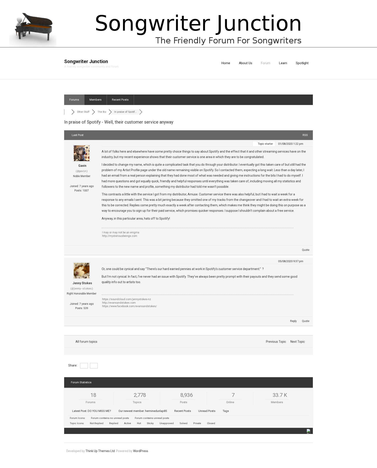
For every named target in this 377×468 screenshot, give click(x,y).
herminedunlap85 (156, 411)
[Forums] (68, 111)
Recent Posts (120, 99)
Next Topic (298, 341)
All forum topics (85, 341)
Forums (74, 99)
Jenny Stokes (82, 283)
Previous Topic (275, 341)
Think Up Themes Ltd (100, 451)
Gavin (82, 165)
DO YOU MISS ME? (99, 411)
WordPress (140, 451)
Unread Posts (206, 411)
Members (95, 99)
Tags (226, 411)
